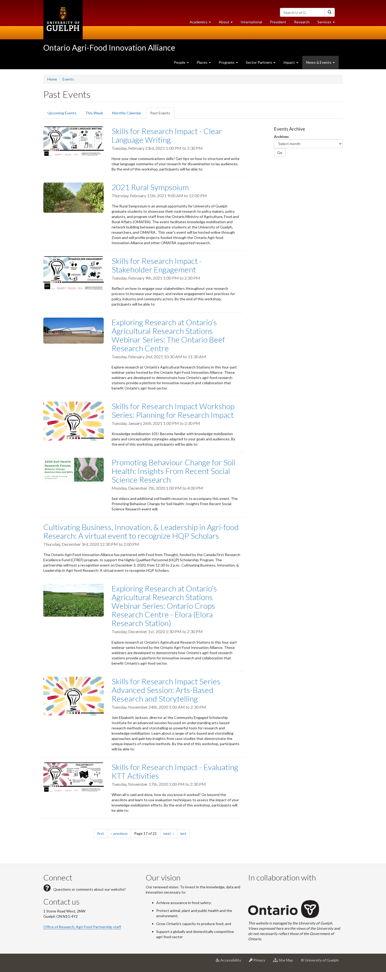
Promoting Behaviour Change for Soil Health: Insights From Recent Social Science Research (173, 470)
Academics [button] (202, 23)
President (278, 22)
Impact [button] (289, 62)
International (251, 22)
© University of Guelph (320, 960)
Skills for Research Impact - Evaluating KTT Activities (175, 771)
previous (122, 833)
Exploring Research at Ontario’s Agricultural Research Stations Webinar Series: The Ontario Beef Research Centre (168, 335)
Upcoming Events (62, 113)
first (102, 833)
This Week (94, 113)
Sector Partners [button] (259, 62)
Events (68, 79)
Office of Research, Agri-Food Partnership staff (82, 927)
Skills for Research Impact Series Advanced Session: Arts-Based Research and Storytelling (166, 689)
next (170, 833)
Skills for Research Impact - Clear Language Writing (167, 135)
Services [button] (328, 23)
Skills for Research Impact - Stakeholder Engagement (157, 265)
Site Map (287, 962)
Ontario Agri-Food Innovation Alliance (109, 47)
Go (279, 152)
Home (52, 79)
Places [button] (202, 62)
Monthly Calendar (126, 113)
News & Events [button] (319, 62)
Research (304, 23)
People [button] (180, 62)
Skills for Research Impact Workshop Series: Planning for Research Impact (173, 410)
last (185, 833)
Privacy (261, 962)
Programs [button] (227, 62)
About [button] (228, 23)
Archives (281, 136)
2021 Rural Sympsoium (150, 187)
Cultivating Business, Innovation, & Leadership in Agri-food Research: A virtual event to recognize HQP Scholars (141, 531)
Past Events (162, 115)
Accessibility (232, 962)
